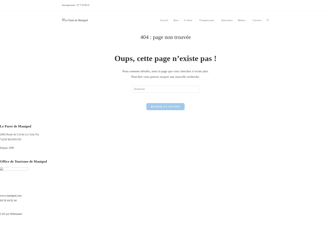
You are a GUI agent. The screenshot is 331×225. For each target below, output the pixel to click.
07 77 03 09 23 (83, 5)
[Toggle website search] (268, 20)
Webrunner (16, 213)
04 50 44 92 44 (8, 200)
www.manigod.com (11, 195)
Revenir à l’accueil (165, 106)
